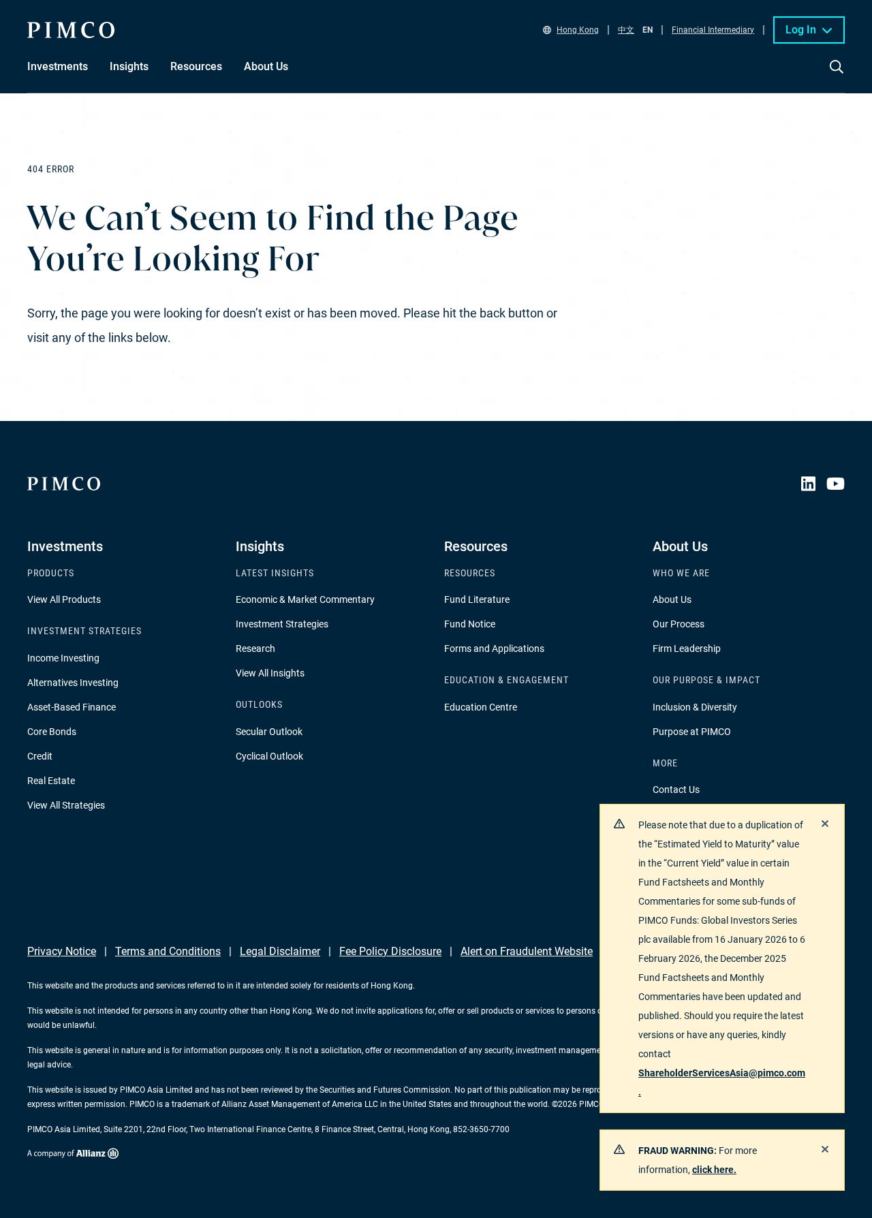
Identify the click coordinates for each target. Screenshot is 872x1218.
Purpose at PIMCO (692, 731)
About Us (672, 599)
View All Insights (270, 673)
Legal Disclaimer (280, 951)
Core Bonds (51, 731)
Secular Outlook (269, 731)
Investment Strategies (282, 624)
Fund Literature (477, 599)
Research (255, 648)
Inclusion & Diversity (695, 707)
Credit (39, 756)
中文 (626, 30)
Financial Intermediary (713, 30)
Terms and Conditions (168, 951)
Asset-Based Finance (71, 707)
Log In (800, 29)
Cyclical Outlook (269, 756)
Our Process (678, 624)
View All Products (64, 599)
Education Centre (480, 707)
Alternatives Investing (73, 682)
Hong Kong (578, 30)
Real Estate (51, 780)
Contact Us (676, 789)
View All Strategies (66, 805)
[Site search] (836, 76)
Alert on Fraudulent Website (527, 951)
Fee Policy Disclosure (390, 951)
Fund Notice (469, 624)
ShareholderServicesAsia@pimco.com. (721, 1082)
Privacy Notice (61, 951)
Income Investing (63, 658)
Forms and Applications (494, 648)
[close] (825, 823)
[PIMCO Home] (70, 30)
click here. (714, 1169)
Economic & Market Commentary (305, 599)
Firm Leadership (687, 648)
